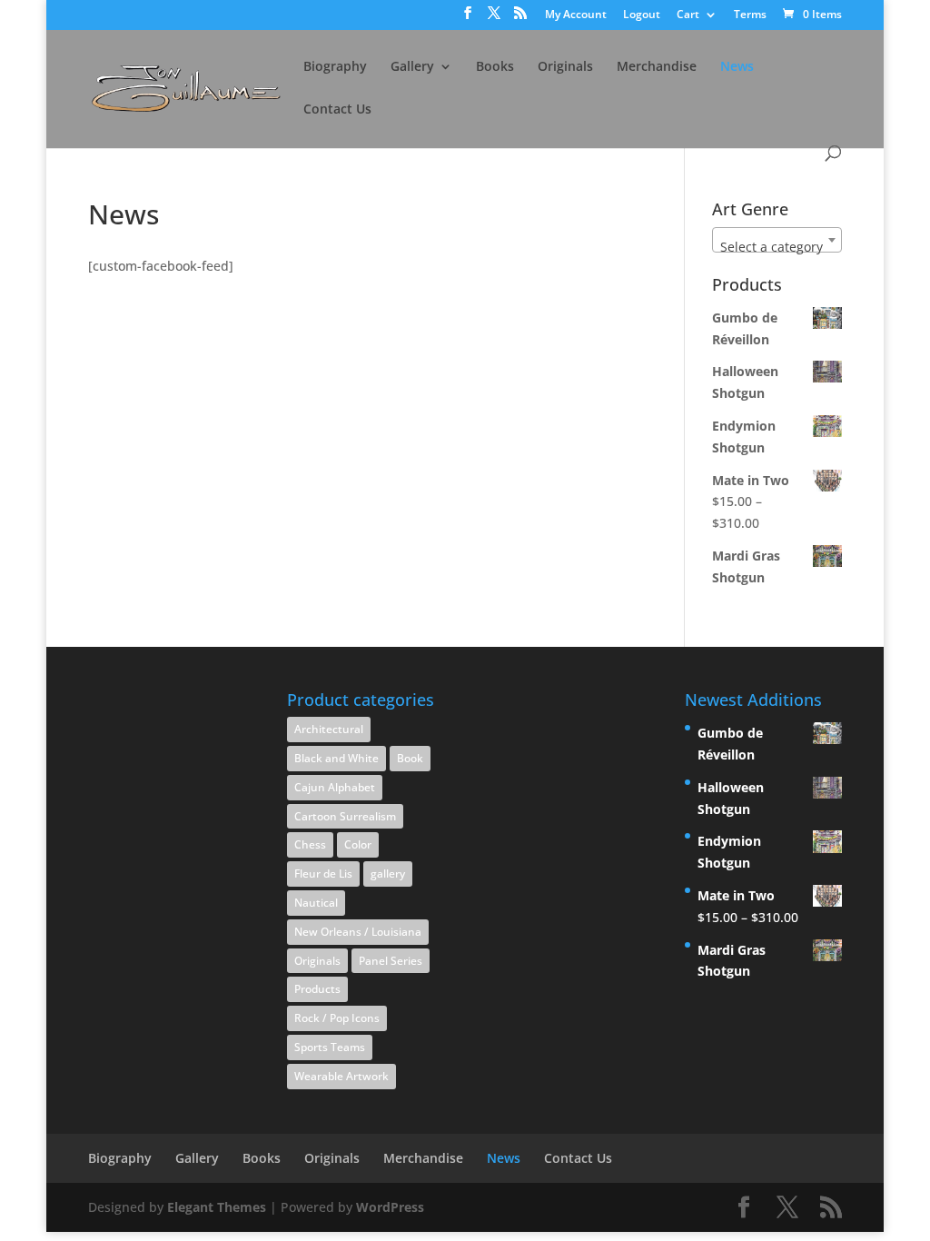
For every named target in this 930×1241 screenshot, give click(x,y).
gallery (388, 873)
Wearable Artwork (341, 1076)
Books (495, 67)
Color (357, 844)
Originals (565, 67)
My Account (576, 15)
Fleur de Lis (323, 873)
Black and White (336, 758)
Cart (688, 15)
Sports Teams (329, 1047)
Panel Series (390, 960)
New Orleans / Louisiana (357, 931)
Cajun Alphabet (334, 787)
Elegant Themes (216, 1207)
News (737, 67)
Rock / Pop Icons (337, 1018)
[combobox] (777, 240)
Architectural (328, 729)
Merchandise (657, 67)
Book (410, 758)
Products (317, 989)
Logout (641, 15)
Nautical (316, 902)
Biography (335, 67)
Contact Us (337, 110)
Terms (750, 15)
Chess (310, 844)
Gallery (412, 67)
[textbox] (777, 247)
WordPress (390, 1207)
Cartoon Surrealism (345, 816)
